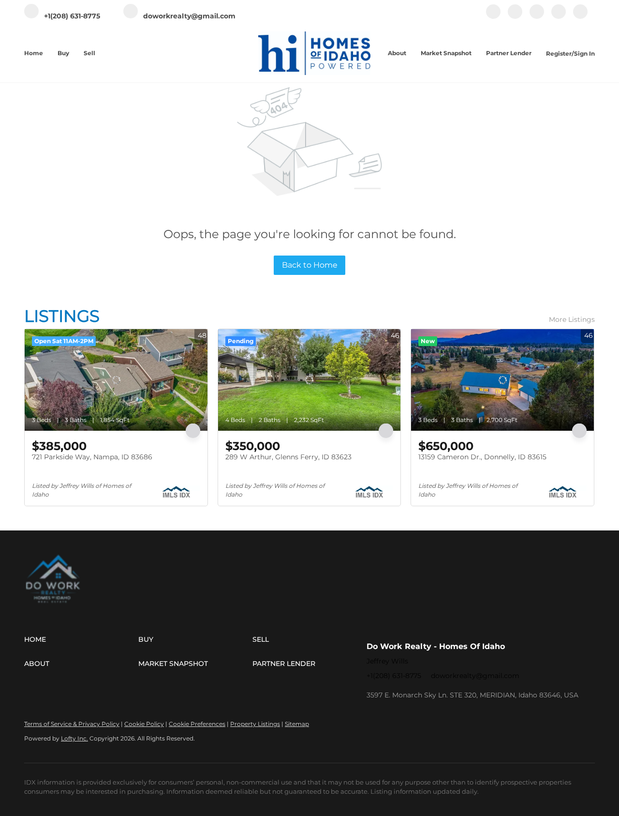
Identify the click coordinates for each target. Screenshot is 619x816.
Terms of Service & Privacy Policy (71, 723)
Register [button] (559, 53)
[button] (81, 639)
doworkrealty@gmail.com (475, 675)
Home (33, 53)
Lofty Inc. (74, 738)
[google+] (580, 16)
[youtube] (558, 16)
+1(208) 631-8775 (394, 675)
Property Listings (255, 723)
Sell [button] (89, 53)
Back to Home (310, 265)
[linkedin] (515, 16)
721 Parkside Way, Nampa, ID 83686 (92, 457)
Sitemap (297, 723)
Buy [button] (63, 53)
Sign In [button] (584, 53)
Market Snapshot (446, 53)
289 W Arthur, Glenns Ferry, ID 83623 (288, 457)
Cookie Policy (144, 723)
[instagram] (537, 16)
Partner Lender (508, 53)
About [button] (397, 53)
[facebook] (493, 16)
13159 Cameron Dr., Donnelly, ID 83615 (482, 457)
